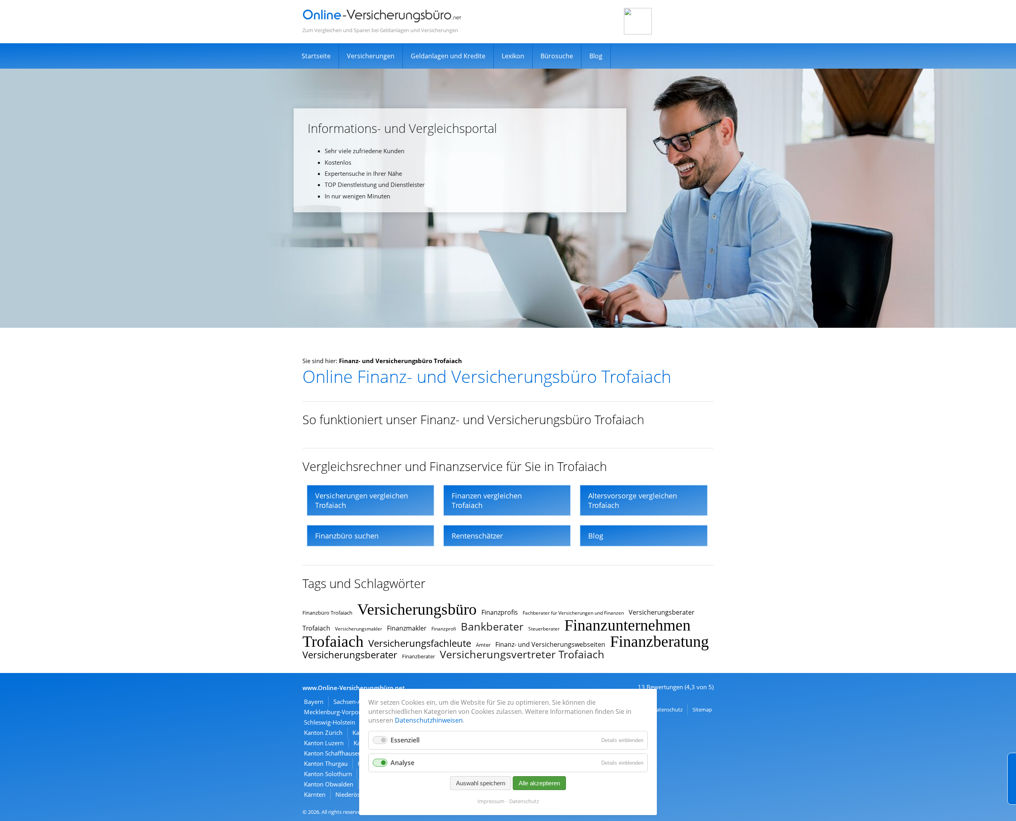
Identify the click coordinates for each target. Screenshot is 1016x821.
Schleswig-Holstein (329, 722)
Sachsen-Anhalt (354, 702)
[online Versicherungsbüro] (381, 20)
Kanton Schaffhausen (333, 753)
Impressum (490, 801)
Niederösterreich (358, 794)
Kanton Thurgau (326, 763)
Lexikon (513, 56)
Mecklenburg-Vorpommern (341, 712)
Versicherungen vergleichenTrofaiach (361, 500)
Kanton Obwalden (328, 784)
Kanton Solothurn (328, 774)
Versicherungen (370, 56)
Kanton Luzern (324, 743)
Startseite (316, 56)
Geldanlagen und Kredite (448, 56)
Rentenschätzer (477, 535)
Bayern (313, 702)
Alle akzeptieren (539, 783)
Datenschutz (668, 709)
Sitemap (702, 709)
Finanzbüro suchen (347, 535)
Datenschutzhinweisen (429, 720)
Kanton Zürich (323, 732)
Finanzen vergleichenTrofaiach (487, 500)
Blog (595, 56)
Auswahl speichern (480, 783)
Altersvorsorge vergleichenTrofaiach (632, 500)
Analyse (402, 762)
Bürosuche (557, 56)
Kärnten (314, 794)
